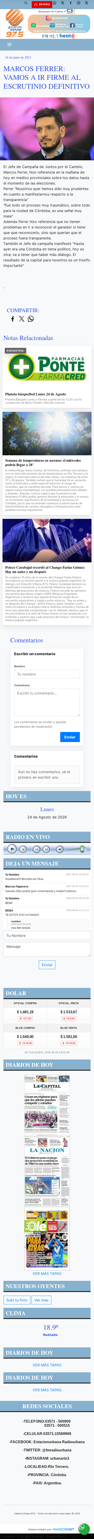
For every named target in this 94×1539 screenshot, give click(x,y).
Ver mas (41, 1300)
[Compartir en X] (21, 319)
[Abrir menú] (9, 44)
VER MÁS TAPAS (47, 1273)
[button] (27, 4)
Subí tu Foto (16, 1300)
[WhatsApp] (56, 4)
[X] (64, 4)
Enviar (70, 737)
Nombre (19, 666)
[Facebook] (72, 4)
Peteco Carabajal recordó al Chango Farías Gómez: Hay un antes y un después (45, 569)
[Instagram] (80, 4)
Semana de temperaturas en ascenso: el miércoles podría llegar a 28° (43, 462)
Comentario (22, 685)
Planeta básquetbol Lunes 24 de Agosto (35, 394)
